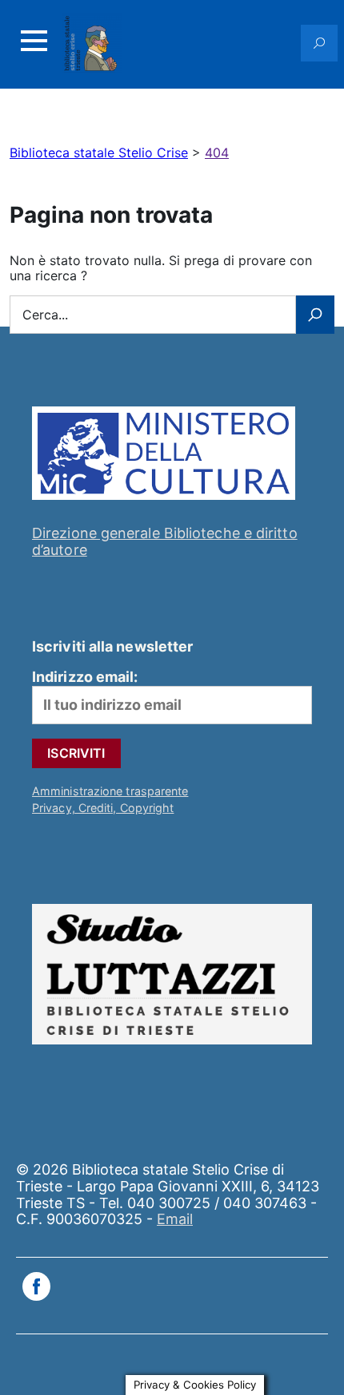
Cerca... (45, 314)
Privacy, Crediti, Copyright (103, 807)
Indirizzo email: (85, 677)
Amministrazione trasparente (110, 791)
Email (175, 1219)
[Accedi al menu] (33, 41)
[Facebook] (36, 1288)
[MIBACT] (163, 502)
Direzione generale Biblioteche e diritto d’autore (165, 541)
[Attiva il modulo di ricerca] (319, 43)
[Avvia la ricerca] (315, 314)
